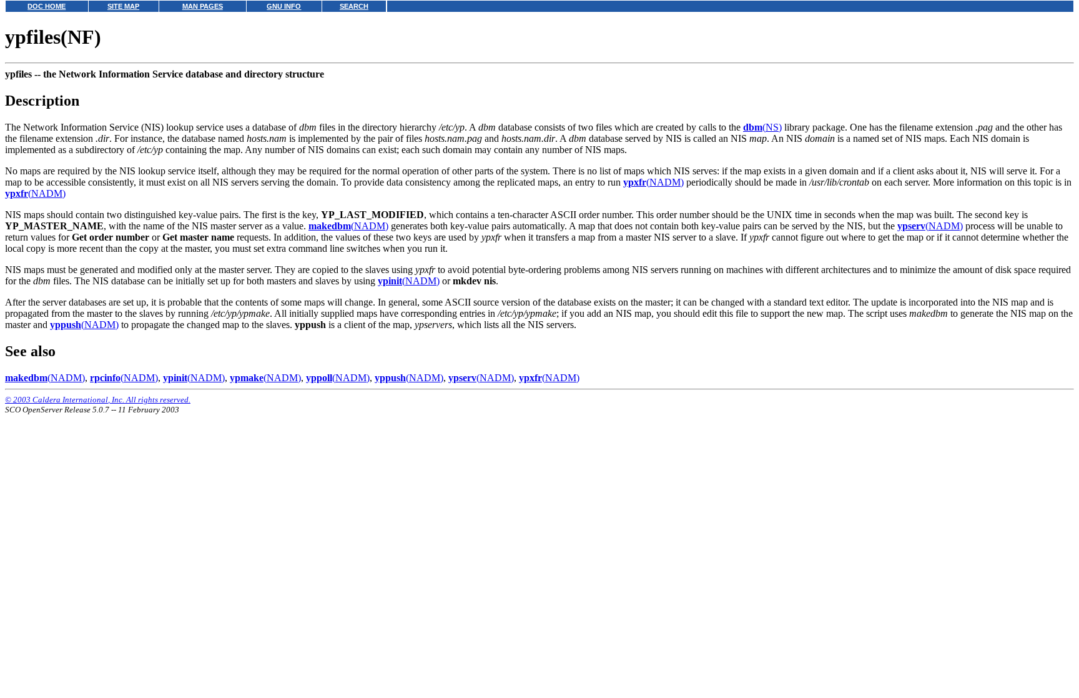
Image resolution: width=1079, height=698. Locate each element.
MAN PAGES (202, 6)
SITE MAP (123, 6)
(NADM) (653, 182)
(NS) (762, 127)
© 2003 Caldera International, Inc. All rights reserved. (97, 399)
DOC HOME (46, 6)
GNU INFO (284, 6)
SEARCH (354, 6)
